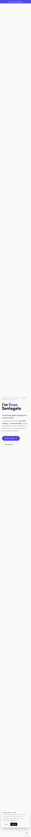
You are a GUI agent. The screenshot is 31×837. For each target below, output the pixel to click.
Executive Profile (10, 438)
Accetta (14, 824)
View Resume (9, 444)
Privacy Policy (13, 820)
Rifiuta (6, 824)
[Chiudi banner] (29, 2)
